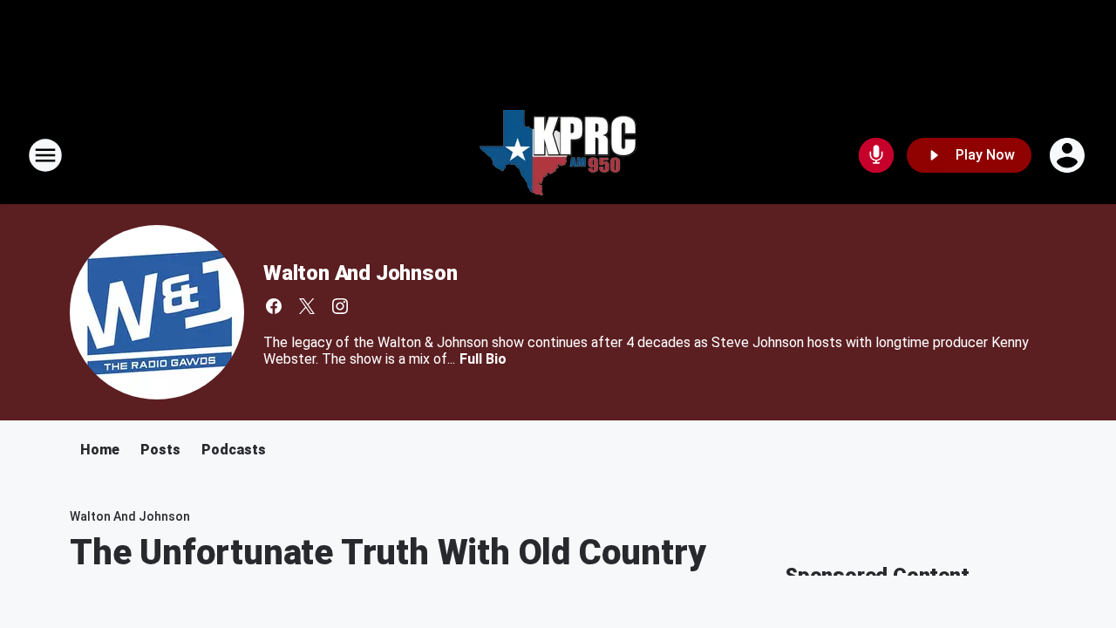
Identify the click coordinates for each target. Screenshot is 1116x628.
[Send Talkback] (876, 155)
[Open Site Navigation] (45, 155)
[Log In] (1069, 155)
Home (99, 449)
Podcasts (233, 449)
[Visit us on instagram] (340, 306)
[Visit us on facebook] (273, 306)
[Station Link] (558, 155)
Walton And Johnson (360, 273)
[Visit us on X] (306, 306)
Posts (160, 449)
